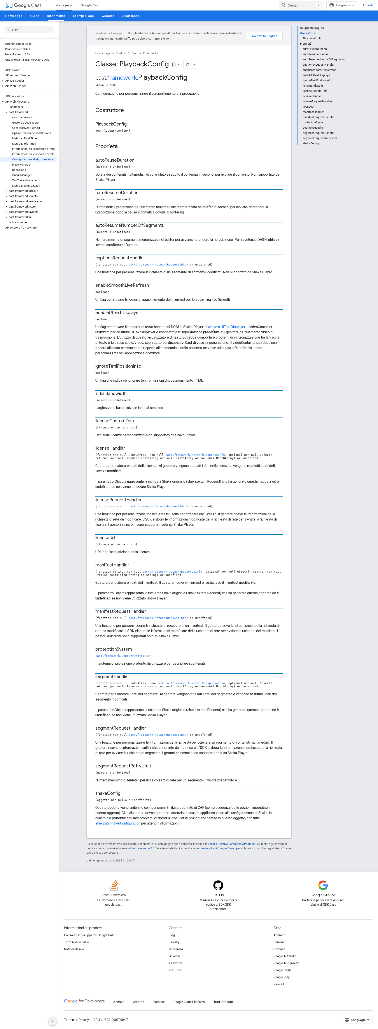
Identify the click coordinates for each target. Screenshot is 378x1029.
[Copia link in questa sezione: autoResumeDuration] (142, 193)
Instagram (176, 949)
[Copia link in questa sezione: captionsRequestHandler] (149, 258)
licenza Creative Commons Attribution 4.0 (234, 844)
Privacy (84, 1020)
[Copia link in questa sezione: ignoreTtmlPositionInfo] (145, 366)
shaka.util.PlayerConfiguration (117, 823)
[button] (28, 80)
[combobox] (301, 5)
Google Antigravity (286, 963)
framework (122, 77)
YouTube (175, 970)
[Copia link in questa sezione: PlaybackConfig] (131, 124)
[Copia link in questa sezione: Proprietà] (122, 146)
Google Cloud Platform (189, 1002)
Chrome (279, 942)
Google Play (281, 977)
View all (278, 984)
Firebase (279, 949)
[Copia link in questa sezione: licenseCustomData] (139, 421)
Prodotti (121, 53)
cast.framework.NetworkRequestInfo (157, 264)
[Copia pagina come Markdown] (187, 64)
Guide (34, 16)
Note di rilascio (74, 949)
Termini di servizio (76, 942)
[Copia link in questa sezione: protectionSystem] (136, 649)
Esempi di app (83, 16)
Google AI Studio (284, 956)
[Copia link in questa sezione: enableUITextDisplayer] (144, 313)
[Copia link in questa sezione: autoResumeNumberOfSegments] (168, 225)
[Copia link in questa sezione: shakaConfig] (125, 793)
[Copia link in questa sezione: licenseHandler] (129, 448)
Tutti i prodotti (223, 1002)
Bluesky (174, 942)
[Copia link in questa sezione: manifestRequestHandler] (150, 611)
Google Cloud (282, 970)
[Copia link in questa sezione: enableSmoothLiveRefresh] (153, 285)
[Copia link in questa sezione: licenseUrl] (119, 538)
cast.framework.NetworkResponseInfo (195, 454)
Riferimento (56, 16)
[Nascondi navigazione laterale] (52, 1021)
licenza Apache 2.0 (142, 848)
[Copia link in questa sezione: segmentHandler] (133, 677)
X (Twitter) (176, 963)
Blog (172, 935)
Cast (36, 5)
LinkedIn (174, 956)
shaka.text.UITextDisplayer (225, 327)
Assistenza (130, 16)
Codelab (108, 16)
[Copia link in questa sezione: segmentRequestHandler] (150, 728)
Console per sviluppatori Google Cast (89, 935)
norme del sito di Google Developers (219, 848)
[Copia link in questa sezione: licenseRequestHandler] (146, 500)
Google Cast (90, 5)
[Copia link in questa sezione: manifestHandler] (133, 565)
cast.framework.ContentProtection (123, 655)
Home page (64, 5)
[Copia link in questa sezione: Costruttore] (128, 110)
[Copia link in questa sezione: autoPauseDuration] (138, 160)
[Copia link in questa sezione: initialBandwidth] (131, 394)
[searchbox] (29, 29)
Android (278, 935)
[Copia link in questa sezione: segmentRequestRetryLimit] (155, 766)
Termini (69, 1020)
